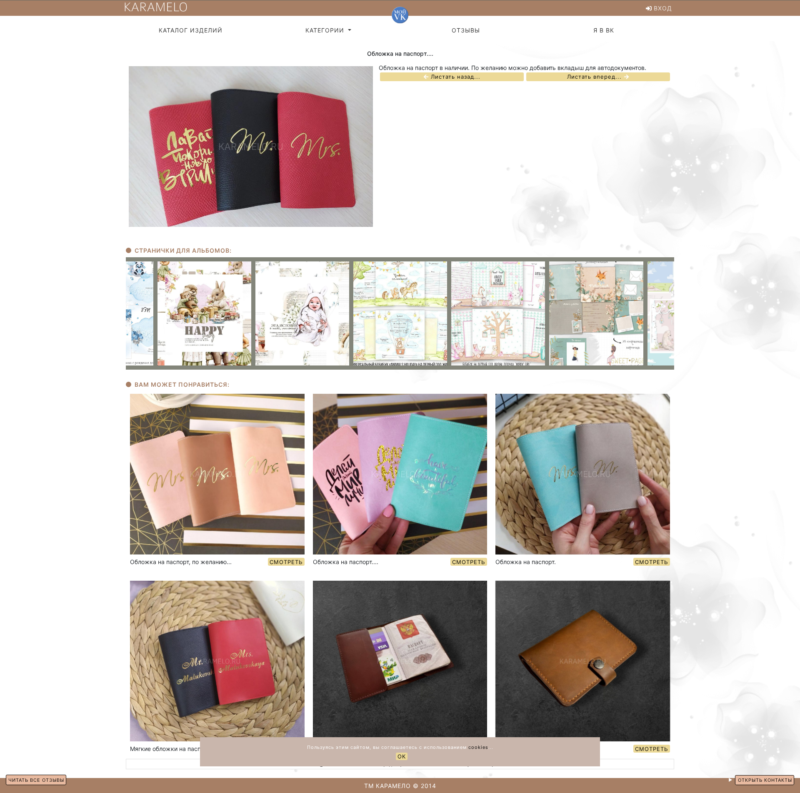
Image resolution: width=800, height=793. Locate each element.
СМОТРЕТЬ (286, 562)
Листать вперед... (595, 77)
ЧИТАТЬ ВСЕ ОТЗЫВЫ (36, 780)
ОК (402, 756)
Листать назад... (454, 77)
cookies (478, 747)
